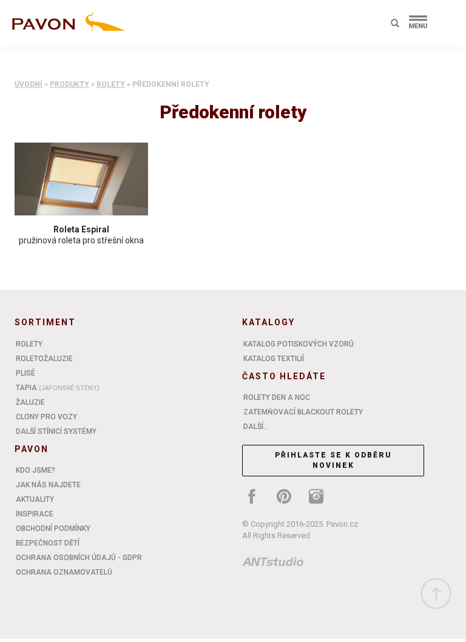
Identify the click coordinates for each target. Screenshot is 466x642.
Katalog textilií (273, 358)
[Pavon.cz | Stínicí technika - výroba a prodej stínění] (66, 25)
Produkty (69, 84)
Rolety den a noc (276, 397)
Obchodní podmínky (53, 528)
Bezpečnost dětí (47, 543)
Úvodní (28, 84)
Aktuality (35, 499)
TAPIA (58, 388)
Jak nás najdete (48, 485)
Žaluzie (30, 402)
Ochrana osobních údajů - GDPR (79, 557)
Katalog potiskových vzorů (298, 344)
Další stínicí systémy (56, 431)
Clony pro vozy (46, 417)
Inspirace (34, 514)
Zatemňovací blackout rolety (303, 412)
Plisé (25, 373)
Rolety (110, 84)
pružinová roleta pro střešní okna (81, 240)
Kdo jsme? (35, 470)
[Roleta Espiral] (81, 179)
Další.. (255, 426)
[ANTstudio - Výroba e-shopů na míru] (273, 563)
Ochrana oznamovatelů (64, 572)
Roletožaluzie (44, 358)
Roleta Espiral (81, 229)
